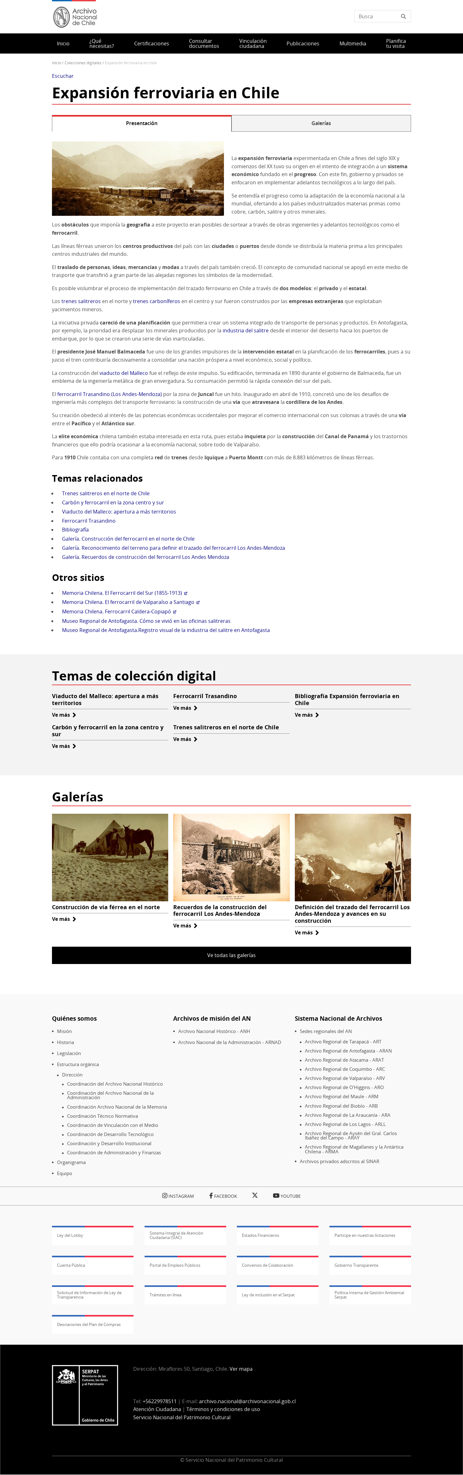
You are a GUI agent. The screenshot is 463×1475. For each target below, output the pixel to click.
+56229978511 (160, 1401)
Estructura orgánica (78, 1064)
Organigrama (71, 1162)
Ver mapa (241, 1368)
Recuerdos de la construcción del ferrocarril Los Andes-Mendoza (220, 910)
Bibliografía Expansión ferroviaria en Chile (347, 699)
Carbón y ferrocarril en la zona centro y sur (113, 502)
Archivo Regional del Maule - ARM (342, 1096)
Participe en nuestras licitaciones (364, 1235)
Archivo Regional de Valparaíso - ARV (345, 1078)
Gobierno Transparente (356, 1265)
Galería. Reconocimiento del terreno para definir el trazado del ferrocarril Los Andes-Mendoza (173, 547)
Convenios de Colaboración (267, 1265)
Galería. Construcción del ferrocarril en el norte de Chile (128, 538)
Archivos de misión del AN (212, 1018)
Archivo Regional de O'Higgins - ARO (344, 1087)
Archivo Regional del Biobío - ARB (341, 1106)
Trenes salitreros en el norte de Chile (106, 493)
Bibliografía (75, 529)
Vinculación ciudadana (253, 43)
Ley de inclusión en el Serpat (268, 1295)
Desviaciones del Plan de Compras (89, 1324)
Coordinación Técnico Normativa (102, 1116)
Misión (64, 1031)
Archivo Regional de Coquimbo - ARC (345, 1069)
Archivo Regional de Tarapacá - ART (343, 1041)
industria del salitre (246, 330)
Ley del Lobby (70, 1235)
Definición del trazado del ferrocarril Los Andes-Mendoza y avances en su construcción (352, 913)
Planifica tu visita (396, 43)
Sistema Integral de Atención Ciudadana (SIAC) (176, 1235)
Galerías (321, 123)
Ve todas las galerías (231, 955)
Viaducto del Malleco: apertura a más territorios (119, 511)
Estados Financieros (260, 1235)
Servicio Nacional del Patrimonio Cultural (182, 1417)
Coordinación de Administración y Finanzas (114, 1152)
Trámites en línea (165, 1295)
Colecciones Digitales (83, 63)
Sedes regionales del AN (326, 1031)
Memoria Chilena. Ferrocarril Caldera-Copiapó (116, 611)
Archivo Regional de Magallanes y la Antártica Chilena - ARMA (354, 1149)
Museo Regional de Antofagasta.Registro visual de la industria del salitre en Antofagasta (166, 630)
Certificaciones (151, 43)
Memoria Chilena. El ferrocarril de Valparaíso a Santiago (128, 602)
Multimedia (353, 43)
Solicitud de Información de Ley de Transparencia (89, 1295)
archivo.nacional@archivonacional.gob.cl (247, 1401)
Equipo (64, 1173)
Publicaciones (303, 43)
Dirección (72, 1074)
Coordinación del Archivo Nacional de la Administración (110, 1095)
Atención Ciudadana (157, 1409)
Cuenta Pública (71, 1265)
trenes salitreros (81, 301)
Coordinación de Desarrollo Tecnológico (110, 1134)
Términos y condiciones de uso (223, 1409)
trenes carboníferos (156, 301)
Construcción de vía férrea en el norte (106, 907)
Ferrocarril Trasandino (89, 520)
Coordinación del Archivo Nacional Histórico (115, 1084)
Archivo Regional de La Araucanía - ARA (348, 1115)
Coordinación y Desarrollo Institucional (109, 1143)
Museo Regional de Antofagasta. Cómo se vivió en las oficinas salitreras (146, 620)
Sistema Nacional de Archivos (338, 1018)
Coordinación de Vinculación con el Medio (112, 1125)
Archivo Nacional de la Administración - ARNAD (229, 1042)
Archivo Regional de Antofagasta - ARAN (348, 1050)
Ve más (64, 714)
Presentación (141, 123)
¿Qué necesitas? (101, 43)
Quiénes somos (74, 1018)
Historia (65, 1042)
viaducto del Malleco (124, 373)
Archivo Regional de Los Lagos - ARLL (345, 1124)
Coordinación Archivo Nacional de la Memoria (117, 1107)
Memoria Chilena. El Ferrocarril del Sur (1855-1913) (122, 592)
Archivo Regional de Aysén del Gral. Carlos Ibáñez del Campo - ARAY (351, 1135)
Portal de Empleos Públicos (175, 1265)
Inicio (63, 43)
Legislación (69, 1053)
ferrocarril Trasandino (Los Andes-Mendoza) (109, 394)
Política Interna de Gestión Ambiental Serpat (369, 1295)
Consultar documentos (204, 43)
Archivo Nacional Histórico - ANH (214, 1031)
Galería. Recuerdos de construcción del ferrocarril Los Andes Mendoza (145, 557)
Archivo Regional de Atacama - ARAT (344, 1060)
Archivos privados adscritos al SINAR (339, 1161)
